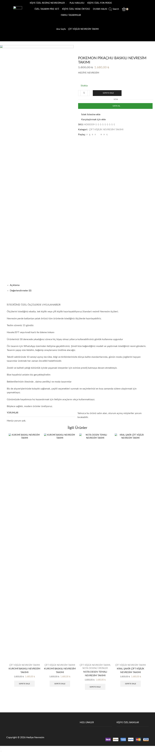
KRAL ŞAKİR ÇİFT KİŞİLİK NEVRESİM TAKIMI (130, 670)
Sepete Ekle (108, 93)
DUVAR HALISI (100, 9)
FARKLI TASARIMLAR (71, 15)
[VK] (92, 134)
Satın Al (116, 106)
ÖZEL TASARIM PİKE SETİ (47, 9)
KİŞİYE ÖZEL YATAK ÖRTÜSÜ (76, 9)
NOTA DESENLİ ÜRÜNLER (95, 668)
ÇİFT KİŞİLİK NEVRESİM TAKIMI (83, 29)
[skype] (106, 134)
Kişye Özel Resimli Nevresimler (47, 3)
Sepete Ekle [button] (24, 684)
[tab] (15, 285)
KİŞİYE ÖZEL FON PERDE (99, 3)
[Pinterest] (95, 134)
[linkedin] (101, 134)
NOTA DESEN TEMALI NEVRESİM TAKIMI (95, 674)
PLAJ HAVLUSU (77, 3)
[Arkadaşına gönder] (98, 134)
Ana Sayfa (61, 29)
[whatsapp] (104, 134)
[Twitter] (87, 134)
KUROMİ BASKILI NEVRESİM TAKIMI (24, 670)
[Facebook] (89, 134)
